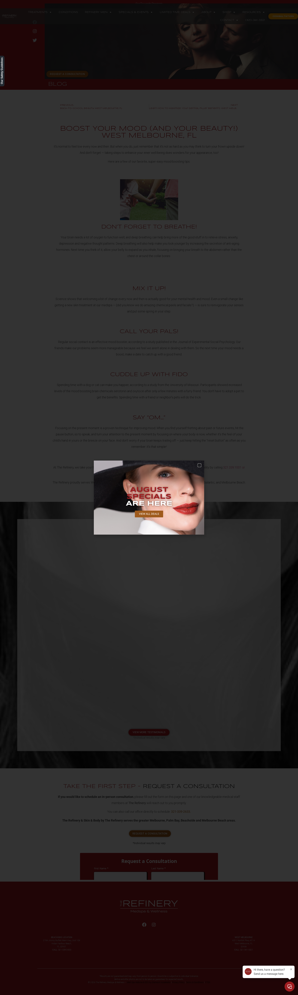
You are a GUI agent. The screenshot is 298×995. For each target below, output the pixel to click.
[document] (149, 497)
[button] (199, 465)
